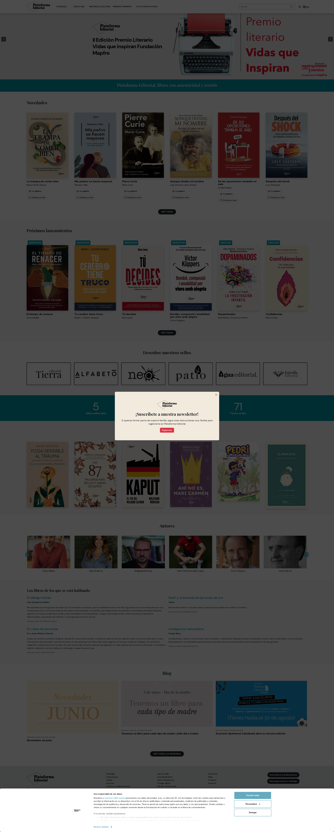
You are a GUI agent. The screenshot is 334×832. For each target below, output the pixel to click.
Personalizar (251, 804)
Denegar (253, 812)
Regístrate (167, 430)
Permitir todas (252, 795)
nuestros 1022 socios (114, 798)
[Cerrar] (216, 394)
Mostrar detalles (101, 827)
